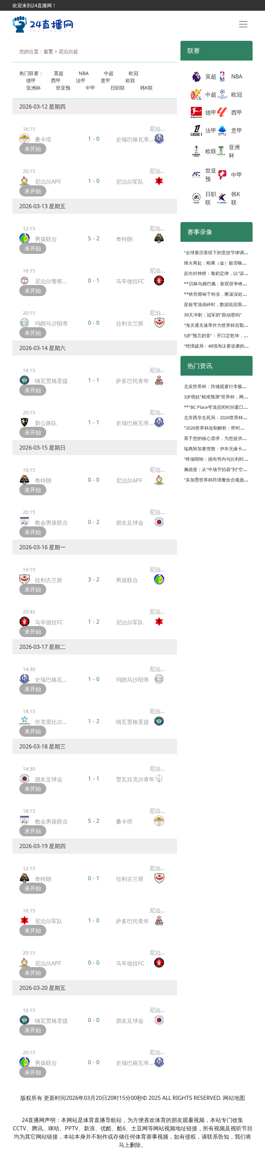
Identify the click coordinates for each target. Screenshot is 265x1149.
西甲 (56, 80)
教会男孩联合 (51, 522)
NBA (84, 73)
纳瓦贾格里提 (51, 381)
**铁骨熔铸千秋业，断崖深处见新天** (222, 294)
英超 (58, 73)
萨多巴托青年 (132, 381)
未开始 (32, 149)
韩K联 (146, 87)
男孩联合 (46, 239)
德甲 (31, 80)
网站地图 (234, 1098)
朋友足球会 (130, 522)
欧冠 (133, 73)
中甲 (90, 87)
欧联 (130, 80)
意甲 (105, 80)
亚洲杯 (33, 87)
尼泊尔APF (48, 181)
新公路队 (46, 423)
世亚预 (63, 87)
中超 (109, 73)
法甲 (81, 80)
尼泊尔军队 (130, 181)
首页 (48, 51)
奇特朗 (124, 239)
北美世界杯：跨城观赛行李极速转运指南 (224, 386)
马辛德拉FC (130, 281)
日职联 (117, 87)
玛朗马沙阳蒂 (51, 323)
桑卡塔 (43, 139)
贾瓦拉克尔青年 (135, 779)
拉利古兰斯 (130, 323)
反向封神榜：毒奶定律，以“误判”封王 (221, 273)
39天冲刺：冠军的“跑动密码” (213, 315)
